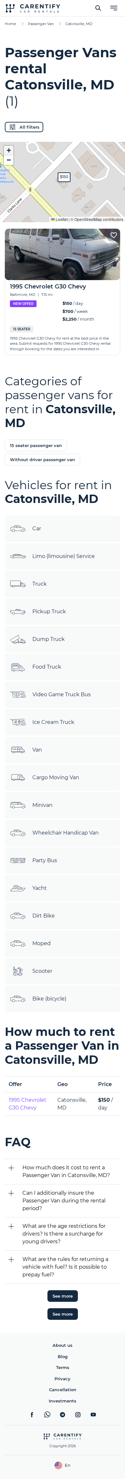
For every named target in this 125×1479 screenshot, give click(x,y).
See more (63, 1296)
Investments (62, 1400)
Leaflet (61, 219)
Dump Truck (48, 639)
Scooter (42, 971)
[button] (64, 177)
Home (10, 24)
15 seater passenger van (36, 445)
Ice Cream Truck (53, 722)
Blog (63, 1356)
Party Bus (44, 860)
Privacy (62, 1378)
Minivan (42, 805)
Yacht (39, 888)
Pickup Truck (49, 611)
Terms (62, 1367)
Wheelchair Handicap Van (65, 833)
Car (36, 528)
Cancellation (62, 1389)
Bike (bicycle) (49, 999)
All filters (29, 127)
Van (37, 750)
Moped (41, 943)
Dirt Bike (43, 916)
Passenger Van (41, 24)
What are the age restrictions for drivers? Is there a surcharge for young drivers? (63, 1234)
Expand (62, 212)
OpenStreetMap (88, 219)
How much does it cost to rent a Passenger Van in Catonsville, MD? (66, 1171)
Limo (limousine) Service (63, 556)
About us (62, 1345)
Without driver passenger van (42, 459)
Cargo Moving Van (55, 777)
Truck (39, 584)
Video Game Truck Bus (61, 694)
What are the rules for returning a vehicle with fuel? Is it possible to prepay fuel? (65, 1267)
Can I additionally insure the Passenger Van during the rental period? (63, 1200)
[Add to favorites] (113, 235)
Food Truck (46, 667)
